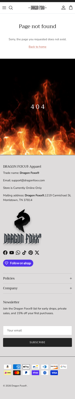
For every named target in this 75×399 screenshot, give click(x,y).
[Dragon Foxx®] (37, 7)
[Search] (12, 7)
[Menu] (4, 7)
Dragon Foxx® (19, 385)
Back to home (37, 47)
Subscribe (37, 342)
